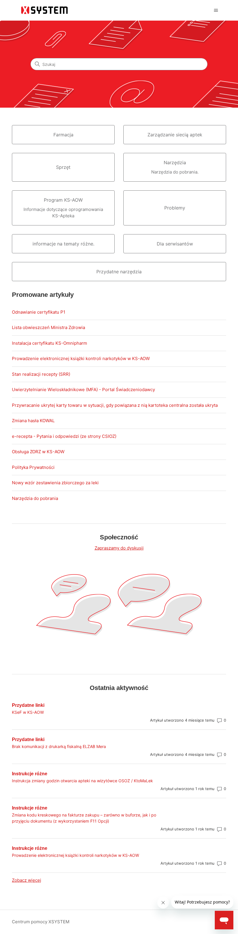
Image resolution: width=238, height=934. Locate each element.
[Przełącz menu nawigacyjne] (215, 10)
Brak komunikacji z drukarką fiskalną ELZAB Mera (59, 746)
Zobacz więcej (26, 880)
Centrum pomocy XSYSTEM (40, 921)
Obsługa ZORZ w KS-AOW (38, 451)
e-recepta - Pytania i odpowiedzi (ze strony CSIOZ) (64, 436)
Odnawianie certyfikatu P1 (38, 312)
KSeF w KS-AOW (28, 712)
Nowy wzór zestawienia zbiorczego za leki (55, 482)
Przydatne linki (28, 705)
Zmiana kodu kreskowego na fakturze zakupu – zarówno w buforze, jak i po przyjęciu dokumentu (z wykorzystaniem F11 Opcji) (84, 817)
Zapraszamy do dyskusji (119, 548)
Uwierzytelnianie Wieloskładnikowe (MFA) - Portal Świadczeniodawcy (83, 389)
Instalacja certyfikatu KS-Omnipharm (49, 343)
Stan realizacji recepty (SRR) (41, 374)
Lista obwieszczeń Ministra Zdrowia (48, 327)
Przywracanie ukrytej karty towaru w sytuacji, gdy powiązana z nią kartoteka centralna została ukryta (115, 405)
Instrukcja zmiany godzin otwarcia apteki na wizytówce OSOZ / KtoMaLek (82, 780)
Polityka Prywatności (33, 467)
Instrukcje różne (29, 773)
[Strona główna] (45, 10)
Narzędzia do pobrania (35, 498)
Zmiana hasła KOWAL (33, 420)
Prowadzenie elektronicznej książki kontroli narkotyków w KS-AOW (81, 358)
